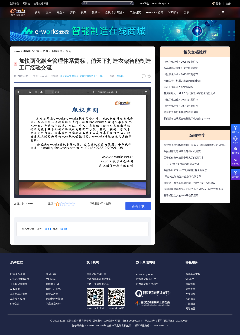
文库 (48, 12)
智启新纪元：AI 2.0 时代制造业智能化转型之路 (189, 93)
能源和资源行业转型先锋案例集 (181, 112)
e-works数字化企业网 (26, 51)
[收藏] (148, 76)
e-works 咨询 (154, 12)
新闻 (37, 12)
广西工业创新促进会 (98, 284)
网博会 (26, 3)
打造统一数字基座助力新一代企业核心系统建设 (189, 182)
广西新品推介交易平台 (148, 284)
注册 (228, 3)
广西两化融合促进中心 (99, 279)
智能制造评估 (41, 3)
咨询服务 (190, 298)
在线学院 (14, 3)
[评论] (142, 76)
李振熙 (120, 76)
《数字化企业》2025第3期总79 (181, 61)
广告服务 (190, 303)
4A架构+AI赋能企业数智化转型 (181, 68)
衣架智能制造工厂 (89, 76)
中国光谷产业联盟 (96, 274)
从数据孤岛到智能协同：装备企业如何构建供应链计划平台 (195, 145)
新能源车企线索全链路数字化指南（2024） (187, 118)
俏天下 (102, 76)
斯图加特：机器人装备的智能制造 (182, 80)
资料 (73, 12)
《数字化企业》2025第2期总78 (181, 74)
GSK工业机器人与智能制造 (178, 87)
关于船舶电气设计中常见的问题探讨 (183, 157)
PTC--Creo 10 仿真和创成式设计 (181, 163)
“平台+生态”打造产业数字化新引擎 (182, 176)
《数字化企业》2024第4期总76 (181, 105)
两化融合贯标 (193, 274)
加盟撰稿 (190, 284)
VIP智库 (173, 12)
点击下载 (138, 206)
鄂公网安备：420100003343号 (89, 325)
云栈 (186, 12)
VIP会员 (190, 279)
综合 (68, 51)
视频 (83, 12)
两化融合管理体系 (69, 76)
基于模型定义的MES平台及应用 (181, 195)
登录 (218, 3)
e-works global (161, 3)
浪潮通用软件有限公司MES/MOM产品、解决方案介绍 (193, 189)
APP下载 (144, 3)
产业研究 (135, 12)
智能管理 (57, 51)
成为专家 (190, 288)
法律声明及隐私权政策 (119, 325)
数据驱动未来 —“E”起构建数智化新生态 (185, 170)
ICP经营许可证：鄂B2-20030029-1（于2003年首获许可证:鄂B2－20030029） (147, 320)
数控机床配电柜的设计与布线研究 (182, 151)
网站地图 (190, 308)
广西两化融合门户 (146, 279)
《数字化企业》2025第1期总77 (181, 99)
